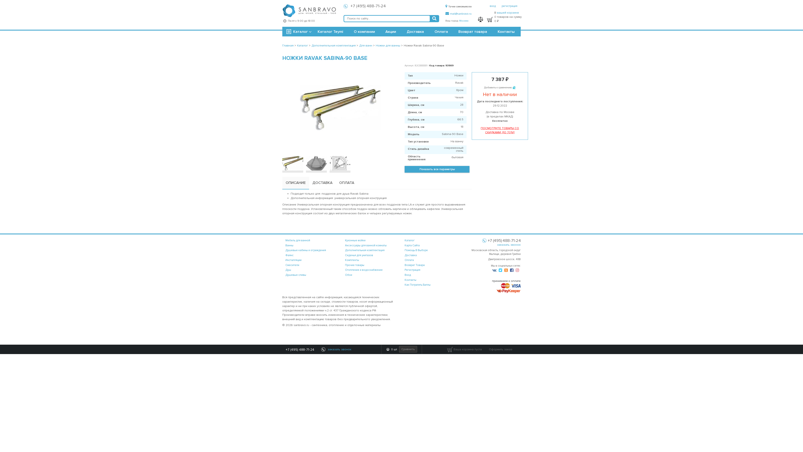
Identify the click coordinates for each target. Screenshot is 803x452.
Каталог (300, 31)
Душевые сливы (295, 275)
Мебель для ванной (297, 240)
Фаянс (289, 255)
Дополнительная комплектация (365, 250)
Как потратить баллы (418, 284)
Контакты (506, 31)
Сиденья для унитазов (359, 255)
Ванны (289, 245)
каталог (410, 240)
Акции (390, 31)
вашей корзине (508, 12)
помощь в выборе (416, 250)
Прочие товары (354, 265)
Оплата (441, 31)
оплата (409, 260)
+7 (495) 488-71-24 (368, 6)
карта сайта (412, 245)
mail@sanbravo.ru (461, 13)
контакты (410, 280)
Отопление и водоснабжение (364, 270)
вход (493, 6)
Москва (463, 20)
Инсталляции (293, 260)
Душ (288, 270)
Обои (348, 275)
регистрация (509, 6)
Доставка (415, 31)
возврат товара (415, 265)
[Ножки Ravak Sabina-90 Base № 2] (316, 163)
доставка (411, 255)
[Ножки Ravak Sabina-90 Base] (340, 108)
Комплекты (352, 260)
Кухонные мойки (355, 240)
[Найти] (434, 18)
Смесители (292, 265)
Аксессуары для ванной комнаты (366, 245)
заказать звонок (509, 245)
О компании (364, 31)
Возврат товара (472, 31)
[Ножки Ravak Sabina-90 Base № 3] (340, 163)
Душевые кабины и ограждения (305, 250)
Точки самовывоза (460, 6)
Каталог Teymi (330, 31)
